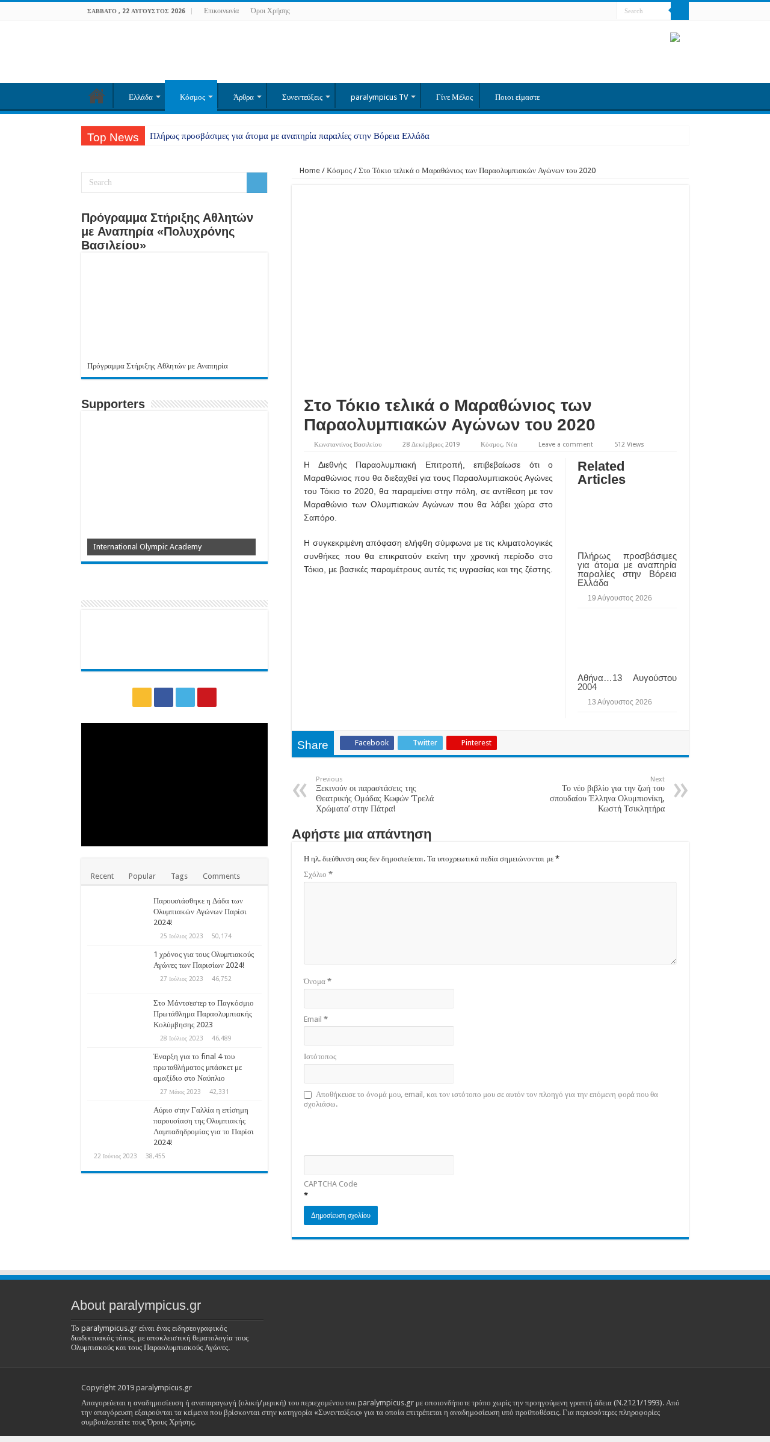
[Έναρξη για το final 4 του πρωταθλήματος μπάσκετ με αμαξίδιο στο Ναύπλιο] (117, 1071)
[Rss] (573, 11)
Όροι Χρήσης (270, 11)
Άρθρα (243, 97)
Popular (142, 876)
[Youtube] (607, 11)
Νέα (511, 444)
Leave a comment (565, 444)
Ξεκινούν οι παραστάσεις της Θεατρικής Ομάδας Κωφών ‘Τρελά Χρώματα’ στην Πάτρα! (375, 794)
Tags (179, 876)
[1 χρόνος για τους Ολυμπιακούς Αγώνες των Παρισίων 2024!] (117, 969)
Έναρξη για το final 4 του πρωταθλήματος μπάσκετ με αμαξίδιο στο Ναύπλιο (197, 1067)
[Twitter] (596, 11)
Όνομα (317, 981)
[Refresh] (389, 1130)
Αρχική (96, 95)
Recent (102, 876)
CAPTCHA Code (330, 1183)
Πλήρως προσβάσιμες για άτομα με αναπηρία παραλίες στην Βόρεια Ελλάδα (290, 136)
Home (309, 170)
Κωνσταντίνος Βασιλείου (347, 444)
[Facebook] (585, 11)
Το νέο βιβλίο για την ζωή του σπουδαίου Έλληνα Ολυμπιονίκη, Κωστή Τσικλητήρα (607, 794)
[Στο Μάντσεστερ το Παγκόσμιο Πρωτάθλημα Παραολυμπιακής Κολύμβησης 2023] (117, 1018)
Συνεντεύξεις (302, 97)
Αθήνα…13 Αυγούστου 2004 (627, 682)
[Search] (680, 11)
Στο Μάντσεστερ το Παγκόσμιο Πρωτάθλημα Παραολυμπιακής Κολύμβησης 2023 (203, 1013)
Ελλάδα (141, 97)
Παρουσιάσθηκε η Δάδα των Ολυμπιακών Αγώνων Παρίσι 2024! (200, 911)
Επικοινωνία (221, 11)
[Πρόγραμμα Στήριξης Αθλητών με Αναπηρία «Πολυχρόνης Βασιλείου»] (174, 309)
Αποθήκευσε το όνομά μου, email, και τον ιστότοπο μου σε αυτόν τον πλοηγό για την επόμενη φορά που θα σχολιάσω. (481, 1099)
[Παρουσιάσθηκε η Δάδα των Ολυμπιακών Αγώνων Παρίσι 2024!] (117, 916)
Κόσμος (192, 97)
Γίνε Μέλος (454, 97)
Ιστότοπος (320, 1056)
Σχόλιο (318, 874)
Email (316, 1019)
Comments (221, 876)
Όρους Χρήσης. (171, 1421)
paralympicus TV (379, 97)
